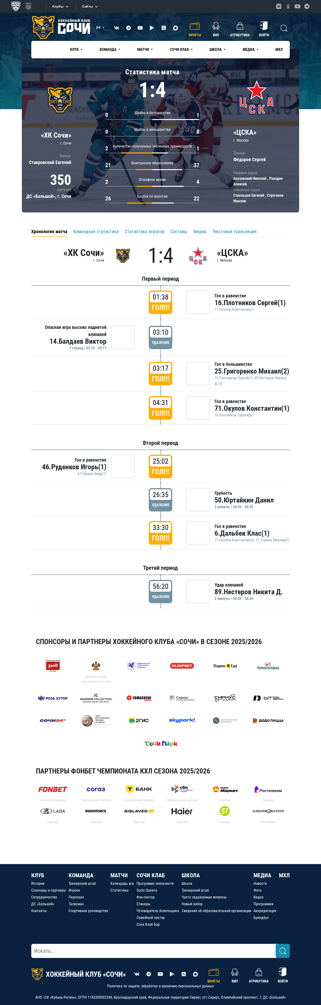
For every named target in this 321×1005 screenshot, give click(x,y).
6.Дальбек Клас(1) (242, 533)
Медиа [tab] (199, 231)
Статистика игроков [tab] (144, 231)
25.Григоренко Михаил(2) (252, 371)
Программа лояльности (155, 883)
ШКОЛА (191, 875)
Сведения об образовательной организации (216, 911)
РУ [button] (99, 28)
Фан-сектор (146, 897)
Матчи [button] (143, 49)
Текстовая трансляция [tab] (234, 231)
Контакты (39, 911)
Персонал (76, 897)
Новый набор (192, 904)
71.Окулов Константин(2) (234, 540)
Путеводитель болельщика (158, 911)
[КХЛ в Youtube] (297, 6)
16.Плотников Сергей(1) (250, 303)
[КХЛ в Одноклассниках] (288, 6)
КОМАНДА (81, 875)
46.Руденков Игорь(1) (74, 467)
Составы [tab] (179, 231)
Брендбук (261, 917)
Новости (260, 883)
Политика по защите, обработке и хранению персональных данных (160, 986)
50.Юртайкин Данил (244, 500)
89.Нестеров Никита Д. (249, 592)
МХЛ (279, 49)
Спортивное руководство (88, 911)
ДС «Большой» (42, 904)
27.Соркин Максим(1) (273, 540)
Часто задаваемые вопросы (204, 897)
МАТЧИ (119, 875)
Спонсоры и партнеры (48, 890)
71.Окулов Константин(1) (234, 309)
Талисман (76, 904)
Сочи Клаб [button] (180, 49)
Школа (187, 883)
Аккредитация (265, 911)
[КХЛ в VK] (278, 6)
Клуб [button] (75, 49)
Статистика (119, 890)
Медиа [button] (249, 49)
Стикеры (143, 904)
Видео (258, 897)
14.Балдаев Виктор (78, 341)
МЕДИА (262, 875)
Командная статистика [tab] (96, 231)
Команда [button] (108, 49)
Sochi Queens (147, 890)
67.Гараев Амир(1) (92, 473)
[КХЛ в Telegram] (307, 6)
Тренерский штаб (82, 883)
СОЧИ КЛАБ (151, 875)
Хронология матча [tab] (49, 231)
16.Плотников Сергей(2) (234, 415)
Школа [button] (216, 49)
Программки (263, 904)
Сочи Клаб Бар (148, 924)
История (37, 883)
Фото (258, 890)
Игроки (74, 890)
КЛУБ (37, 875)
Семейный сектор (151, 917)
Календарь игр (122, 883)
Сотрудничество (44, 897)
